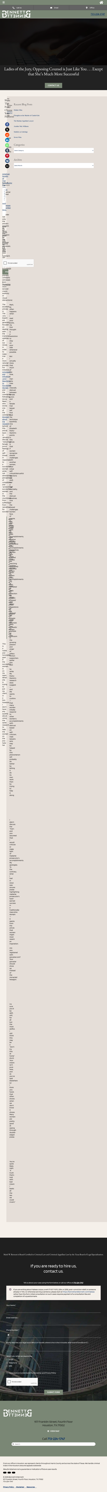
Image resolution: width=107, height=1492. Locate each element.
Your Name (11, 1305)
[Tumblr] (7, 150)
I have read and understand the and (32, 1373)
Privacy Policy (50, 1373)
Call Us (19, 8)
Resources (32, 1487)
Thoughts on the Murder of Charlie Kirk (26, 115)
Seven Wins (17, 137)
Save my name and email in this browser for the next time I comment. (6, 241)
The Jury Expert (4, 187)
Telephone (13, 1363)
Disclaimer (38, 1373)
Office (92, 8)
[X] (7, 129)
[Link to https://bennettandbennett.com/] (101, 2)
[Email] (7, 166)
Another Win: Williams (21, 126)
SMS (10, 1366)
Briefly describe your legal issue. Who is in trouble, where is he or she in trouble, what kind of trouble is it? (47, 1342)
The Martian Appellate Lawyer (23, 121)
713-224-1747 (98, 14)
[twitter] (13, 1472)
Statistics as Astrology (21, 132)
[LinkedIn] (7, 140)
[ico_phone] (16, 11)
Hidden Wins (18, 110)
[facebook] (9, 1472)
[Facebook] (7, 124)
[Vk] (7, 161)
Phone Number (12, 1330)
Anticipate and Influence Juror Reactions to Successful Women (6, 380)
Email (56, 8)
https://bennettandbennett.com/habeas (79, 1292)
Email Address (12, 1318)
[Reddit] (7, 134)
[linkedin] (4, 1472)
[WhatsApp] (7, 145)
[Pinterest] (7, 155)
